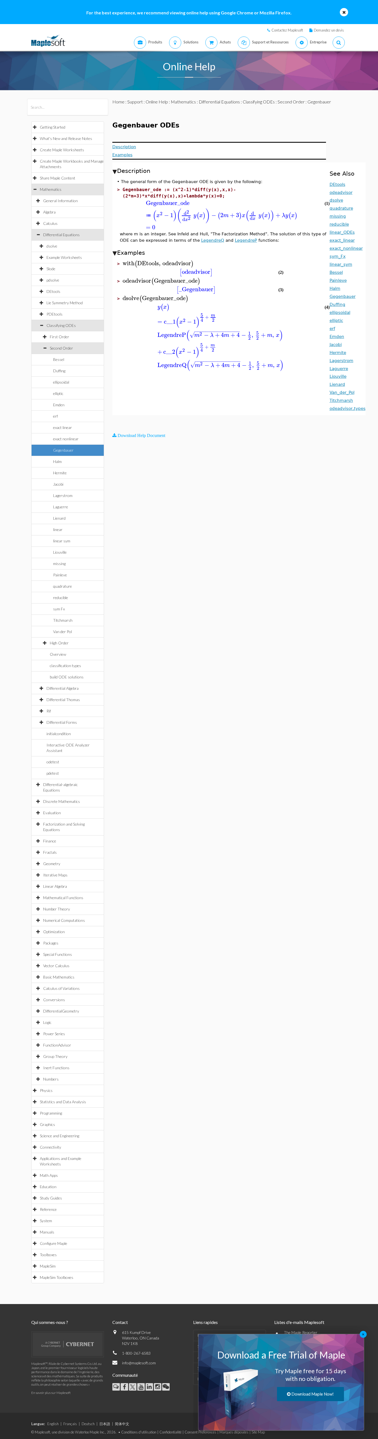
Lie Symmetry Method (64, 302)
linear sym (61, 540)
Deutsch (88, 1424)
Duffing (59, 370)
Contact (120, 1322)
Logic (47, 1022)
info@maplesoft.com (139, 1362)
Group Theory (55, 1056)
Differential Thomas (63, 699)
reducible (60, 597)
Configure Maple (53, 1243)
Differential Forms (61, 722)
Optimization (54, 931)
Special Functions (57, 954)
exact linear (62, 427)
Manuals (47, 1232)
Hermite (60, 472)
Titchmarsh (63, 620)
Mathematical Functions (63, 897)
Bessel (58, 359)
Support (135, 101)
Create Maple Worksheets (62, 149)
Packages (50, 943)
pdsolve (52, 280)
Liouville (60, 552)
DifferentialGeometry (61, 1011)
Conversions (54, 999)
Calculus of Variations (61, 988)
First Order (59, 336)
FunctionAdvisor (57, 1045)
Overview (58, 654)
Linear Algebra (55, 886)
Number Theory (56, 909)
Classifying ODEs (61, 325)
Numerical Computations (64, 920)
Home (118, 101)
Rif (48, 711)
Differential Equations (61, 234)
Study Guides (51, 1198)
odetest (52, 761)
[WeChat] (166, 1387)
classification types (65, 665)
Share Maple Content (57, 178)
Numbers (51, 1079)
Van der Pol (62, 631)
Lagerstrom (63, 495)
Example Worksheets (64, 257)
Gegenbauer (63, 450)
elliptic (58, 393)
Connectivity (50, 1147)
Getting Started (52, 127)
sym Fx (59, 609)
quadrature (62, 586)
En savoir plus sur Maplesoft (51, 1393)
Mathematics (50, 189)
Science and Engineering (59, 1135)
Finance (49, 841)
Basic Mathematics (58, 977)
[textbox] (221, 203)
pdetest (52, 773)
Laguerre (60, 506)
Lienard (59, 518)
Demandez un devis (329, 30)
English (53, 1424)
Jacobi (58, 484)
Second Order (61, 348)
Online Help (157, 101)
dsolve (51, 246)
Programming (51, 1113)
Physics (46, 1090)
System (46, 1220)
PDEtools (54, 314)
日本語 (104, 1424)
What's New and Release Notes (66, 138)
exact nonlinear (66, 438)
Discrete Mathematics (61, 801)
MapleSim (48, 1266)
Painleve (60, 575)
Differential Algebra (62, 688)
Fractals (50, 852)
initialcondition (58, 733)
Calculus (50, 223)
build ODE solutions (67, 677)
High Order (59, 643)
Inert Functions (56, 1067)
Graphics (47, 1124)
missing (59, 563)
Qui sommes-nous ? (49, 1322)
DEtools (53, 291)
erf (55, 416)
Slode (50, 268)
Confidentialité (170, 1432)
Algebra (49, 212)
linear (58, 529)
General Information (60, 200)
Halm (57, 461)
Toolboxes (48, 1254)
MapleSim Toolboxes (56, 1277)
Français (70, 1424)
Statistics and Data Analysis (63, 1101)
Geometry (51, 863)
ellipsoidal (61, 382)
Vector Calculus (56, 965)
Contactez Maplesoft (287, 30)
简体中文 (122, 1424)
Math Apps (49, 1175)
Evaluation (52, 812)
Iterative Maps (55, 875)
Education (48, 1186)
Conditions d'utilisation (138, 1432)
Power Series (54, 1033)
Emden (58, 404)
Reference (48, 1209)
